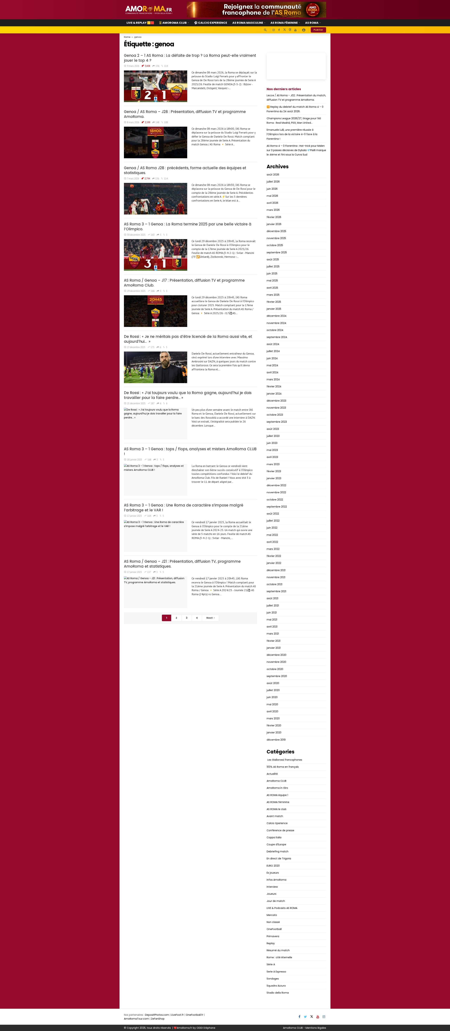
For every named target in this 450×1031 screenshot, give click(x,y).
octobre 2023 (275, 415)
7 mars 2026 (133, 178)
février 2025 (274, 302)
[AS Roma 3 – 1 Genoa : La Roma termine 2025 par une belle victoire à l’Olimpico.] (155, 255)
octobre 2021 (274, 584)
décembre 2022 (276, 485)
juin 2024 (272, 358)
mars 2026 (273, 210)
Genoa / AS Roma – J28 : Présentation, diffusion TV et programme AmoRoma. (185, 114)
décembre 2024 (277, 316)
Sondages (273, 978)
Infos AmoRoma (276, 880)
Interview (272, 887)
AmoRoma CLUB (276, 781)
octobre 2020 (275, 669)
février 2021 (273, 641)
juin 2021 (272, 612)
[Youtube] (295, 30)
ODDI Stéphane (206, 1028)
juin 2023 (272, 443)
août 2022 (273, 513)
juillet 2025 (273, 266)
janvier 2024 (274, 393)
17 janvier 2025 (134, 515)
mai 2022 (272, 535)
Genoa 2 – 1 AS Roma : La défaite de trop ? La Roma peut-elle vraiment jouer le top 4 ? (190, 58)
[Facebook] (279, 30)
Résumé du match (278, 950)
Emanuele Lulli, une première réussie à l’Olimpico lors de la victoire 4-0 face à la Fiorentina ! (292, 134)
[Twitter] (305, 1017)
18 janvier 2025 (134, 459)
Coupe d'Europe (276, 844)
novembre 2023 (276, 407)
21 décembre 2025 (136, 403)
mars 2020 (273, 718)
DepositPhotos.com (157, 1015)
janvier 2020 (274, 732)
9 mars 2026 (133, 65)
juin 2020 (272, 697)
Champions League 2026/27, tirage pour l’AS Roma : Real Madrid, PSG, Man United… (294, 121)
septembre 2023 (277, 422)
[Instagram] (273, 30)
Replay (271, 943)
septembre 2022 (277, 506)
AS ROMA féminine (278, 802)
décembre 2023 (276, 400)
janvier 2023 (274, 478)
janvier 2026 (274, 224)
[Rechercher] (265, 29)
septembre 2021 (276, 591)
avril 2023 (272, 457)
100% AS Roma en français (283, 767)
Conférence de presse (280, 830)
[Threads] (290, 30)
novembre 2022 (276, 492)
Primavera (273, 936)
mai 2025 (272, 280)
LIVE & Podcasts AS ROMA (282, 908)
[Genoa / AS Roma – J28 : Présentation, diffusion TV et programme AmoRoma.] (155, 142)
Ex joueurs (273, 872)
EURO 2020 (273, 865)
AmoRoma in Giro (277, 788)
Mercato (272, 915)
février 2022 (274, 556)
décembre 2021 (276, 570)
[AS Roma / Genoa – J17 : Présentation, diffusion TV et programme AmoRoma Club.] (155, 311)
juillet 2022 (273, 520)
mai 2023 (272, 450)
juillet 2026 (273, 181)
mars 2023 (273, 464)
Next (209, 618)
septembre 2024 (277, 337)
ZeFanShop (158, 1018)
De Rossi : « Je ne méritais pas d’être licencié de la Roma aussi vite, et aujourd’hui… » (188, 339)
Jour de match (276, 901)
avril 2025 (272, 288)
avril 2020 (272, 711)
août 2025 (273, 259)
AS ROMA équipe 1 (277, 795)
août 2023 (273, 429)
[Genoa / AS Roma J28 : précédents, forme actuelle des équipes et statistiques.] (155, 198)
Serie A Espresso (276, 971)
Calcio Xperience (277, 823)
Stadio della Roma (278, 992)
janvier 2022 (274, 563)
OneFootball (274, 929)
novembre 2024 (276, 323)
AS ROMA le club (276, 809)
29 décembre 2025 (136, 291)
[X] (284, 30)
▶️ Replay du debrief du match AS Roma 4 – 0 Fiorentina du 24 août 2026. (295, 109)
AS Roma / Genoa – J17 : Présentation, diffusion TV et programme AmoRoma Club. (184, 283)
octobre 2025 (275, 245)
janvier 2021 (274, 648)
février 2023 (274, 471)
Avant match (275, 816)
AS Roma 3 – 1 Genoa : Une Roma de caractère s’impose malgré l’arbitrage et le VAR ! (183, 508)
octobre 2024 (275, 330)
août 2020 (273, 683)
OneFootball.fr (194, 1015)
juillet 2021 (273, 605)
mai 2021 (272, 619)
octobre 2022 (275, 499)
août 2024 (273, 344)
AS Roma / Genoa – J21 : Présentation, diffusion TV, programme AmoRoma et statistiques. (182, 564)
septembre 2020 (277, 676)
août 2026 (273, 174)
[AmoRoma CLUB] (303, 29)
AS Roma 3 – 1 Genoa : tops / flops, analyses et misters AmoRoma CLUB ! (190, 451)
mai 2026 (272, 196)
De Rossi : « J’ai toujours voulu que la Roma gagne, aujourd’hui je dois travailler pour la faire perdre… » (188, 395)
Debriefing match (277, 851)
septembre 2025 (277, 252)
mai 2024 (272, 365)
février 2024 (274, 386)
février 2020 (274, 725)
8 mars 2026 (133, 122)
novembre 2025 (276, 238)
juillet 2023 (273, 436)
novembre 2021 (276, 577)
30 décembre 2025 (136, 234)
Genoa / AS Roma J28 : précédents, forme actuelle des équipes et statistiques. (185, 170)
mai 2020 (272, 704)
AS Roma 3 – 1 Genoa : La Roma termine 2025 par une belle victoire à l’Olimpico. (187, 227)
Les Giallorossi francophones (284, 760)
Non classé (273, 922)
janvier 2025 (274, 309)
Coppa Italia (274, 837)
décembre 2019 (276, 739)
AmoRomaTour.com (136, 1018)
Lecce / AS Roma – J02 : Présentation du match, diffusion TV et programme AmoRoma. (296, 98)
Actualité (272, 774)
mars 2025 (273, 295)
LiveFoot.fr (177, 1015)
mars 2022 (273, 549)
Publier (318, 29)
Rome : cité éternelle (279, 957)
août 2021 (272, 598)
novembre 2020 (276, 662)
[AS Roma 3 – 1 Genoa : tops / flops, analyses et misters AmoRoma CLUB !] (155, 480)
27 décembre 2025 (136, 347)
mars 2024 (273, 379)
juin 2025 (272, 273)
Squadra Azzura (276, 985)
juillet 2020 (273, 690)
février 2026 (274, 217)
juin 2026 (272, 189)
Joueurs (271, 894)
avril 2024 (272, 372)
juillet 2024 (273, 351)
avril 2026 (272, 203)
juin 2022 (272, 527)
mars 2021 (273, 633)
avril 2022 (272, 542)
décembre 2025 (276, 231)
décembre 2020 (276, 655)
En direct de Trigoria (279, 858)
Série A (271, 964)
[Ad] (256, 10)
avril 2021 (272, 626)
